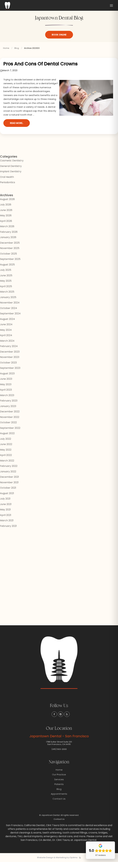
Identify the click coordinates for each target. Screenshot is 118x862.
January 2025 (8, 297)
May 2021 (5, 509)
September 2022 (10, 428)
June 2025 (6, 275)
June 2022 (6, 444)
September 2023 (10, 368)
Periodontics (7, 182)
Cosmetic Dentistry (12, 160)
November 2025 (9, 248)
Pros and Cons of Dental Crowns (40, 63)
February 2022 (8, 466)
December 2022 (10, 411)
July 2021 (5, 498)
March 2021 (7, 520)
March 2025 (7, 291)
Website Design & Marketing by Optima (57, 857)
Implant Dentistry (10, 171)
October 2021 (8, 488)
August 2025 (7, 264)
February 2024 (9, 346)
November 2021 (9, 482)
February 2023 (8, 400)
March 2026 (7, 226)
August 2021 (7, 493)
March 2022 (7, 460)
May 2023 (5, 384)
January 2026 (8, 237)
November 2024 (10, 302)
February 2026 (9, 232)
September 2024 (10, 313)
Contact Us (59, 798)
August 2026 (7, 199)
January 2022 (8, 471)
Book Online (59, 34)
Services (59, 779)
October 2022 (8, 422)
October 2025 (8, 253)
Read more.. (16, 123)
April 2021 (5, 515)
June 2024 (6, 324)
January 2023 (8, 406)
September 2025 (10, 259)
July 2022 (5, 439)
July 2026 (5, 204)
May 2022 (5, 449)
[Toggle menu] (111, 6)
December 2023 (10, 351)
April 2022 (6, 455)
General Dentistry (11, 166)
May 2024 (6, 330)
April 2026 (6, 221)
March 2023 (7, 395)
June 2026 (6, 210)
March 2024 (7, 341)
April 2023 (6, 389)
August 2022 (7, 433)
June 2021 (6, 504)
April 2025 (6, 286)
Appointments (59, 793)
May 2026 (6, 215)
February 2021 (8, 526)
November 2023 (9, 357)
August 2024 (7, 319)
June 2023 (6, 379)
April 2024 (6, 335)
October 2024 (8, 308)
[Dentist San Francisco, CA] (7, 9)
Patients (59, 784)
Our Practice (59, 774)
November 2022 (9, 417)
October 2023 (8, 362)
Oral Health (7, 177)
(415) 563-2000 (59, 749)
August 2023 (7, 373)
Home (6, 48)
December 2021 (9, 477)
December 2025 (10, 243)
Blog (16, 48)
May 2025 (6, 281)
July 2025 (5, 270)
